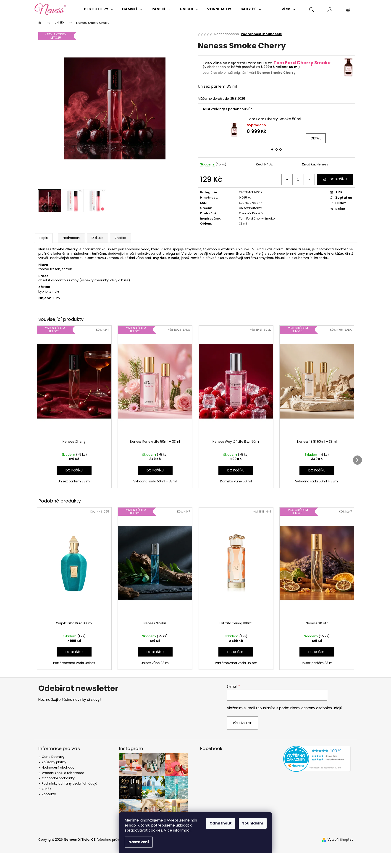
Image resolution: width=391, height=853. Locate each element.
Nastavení (139, 842)
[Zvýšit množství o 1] (309, 179)
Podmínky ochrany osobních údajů (69, 783)
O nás (46, 789)
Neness (322, 164)
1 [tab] (272, 149)
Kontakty (49, 794)
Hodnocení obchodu (58, 767)
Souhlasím (252, 823)
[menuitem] (98, 9)
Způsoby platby (54, 762)
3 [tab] (280, 149)
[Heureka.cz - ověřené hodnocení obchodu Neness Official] (317, 759)
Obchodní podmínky (58, 778)
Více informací (177, 830)
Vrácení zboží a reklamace (63, 773)
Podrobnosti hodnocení (261, 34)
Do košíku (338, 179)
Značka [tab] (120, 237)
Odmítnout (221, 823)
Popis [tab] (43, 237)
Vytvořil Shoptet (340, 839)
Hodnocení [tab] (71, 237)
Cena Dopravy (53, 756)
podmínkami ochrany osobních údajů (310, 708)
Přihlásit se (242, 723)
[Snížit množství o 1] (287, 179)
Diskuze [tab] (97, 237)
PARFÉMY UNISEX (250, 192)
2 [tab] (276, 149)
